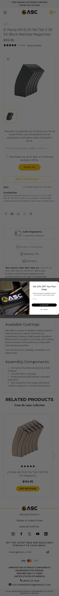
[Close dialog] (57, 283)
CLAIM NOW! (44, 305)
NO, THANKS (44, 309)
